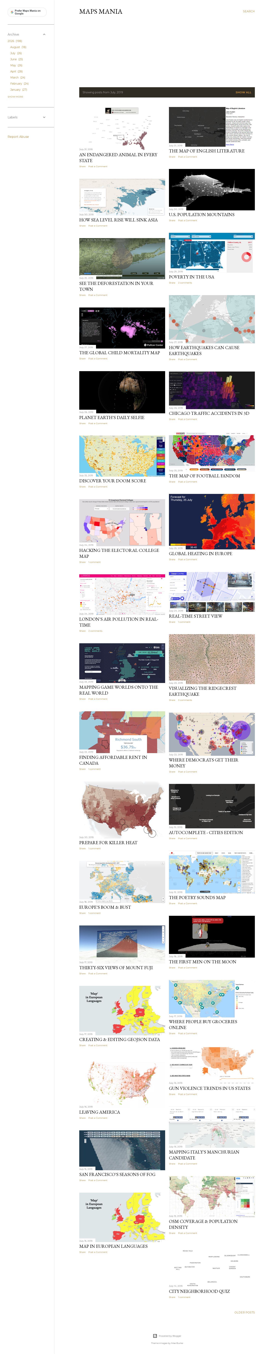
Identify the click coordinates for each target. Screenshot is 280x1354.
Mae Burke (177, 1343)
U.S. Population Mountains (201, 214)
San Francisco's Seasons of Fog (117, 1174)
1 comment (94, 562)
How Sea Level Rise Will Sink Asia (118, 220)
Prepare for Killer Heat (108, 842)
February (19, 83)
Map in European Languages (113, 1246)
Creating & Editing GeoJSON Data (119, 1039)
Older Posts (244, 1312)
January (18, 89)
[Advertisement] (167, 51)
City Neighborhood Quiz (199, 1291)
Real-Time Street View (195, 616)
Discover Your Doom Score (112, 481)
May (16, 65)
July (15, 53)
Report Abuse (18, 137)
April (16, 71)
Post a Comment (97, 166)
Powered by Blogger (170, 1335)
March (17, 77)
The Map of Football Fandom (204, 476)
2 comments (185, 282)
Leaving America (99, 1112)
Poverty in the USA (191, 277)
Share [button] (82, 166)
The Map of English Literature (207, 151)
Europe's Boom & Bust (105, 907)
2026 (14, 41)
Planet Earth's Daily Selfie (111, 417)
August (18, 47)
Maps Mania (100, 11)
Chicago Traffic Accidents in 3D (209, 413)
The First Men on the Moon (202, 962)
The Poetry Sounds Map (197, 897)
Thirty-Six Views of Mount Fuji (116, 968)
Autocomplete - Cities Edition (206, 832)
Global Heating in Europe (200, 553)
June (16, 59)
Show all (243, 92)
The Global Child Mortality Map (119, 353)
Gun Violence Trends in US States (209, 1088)
